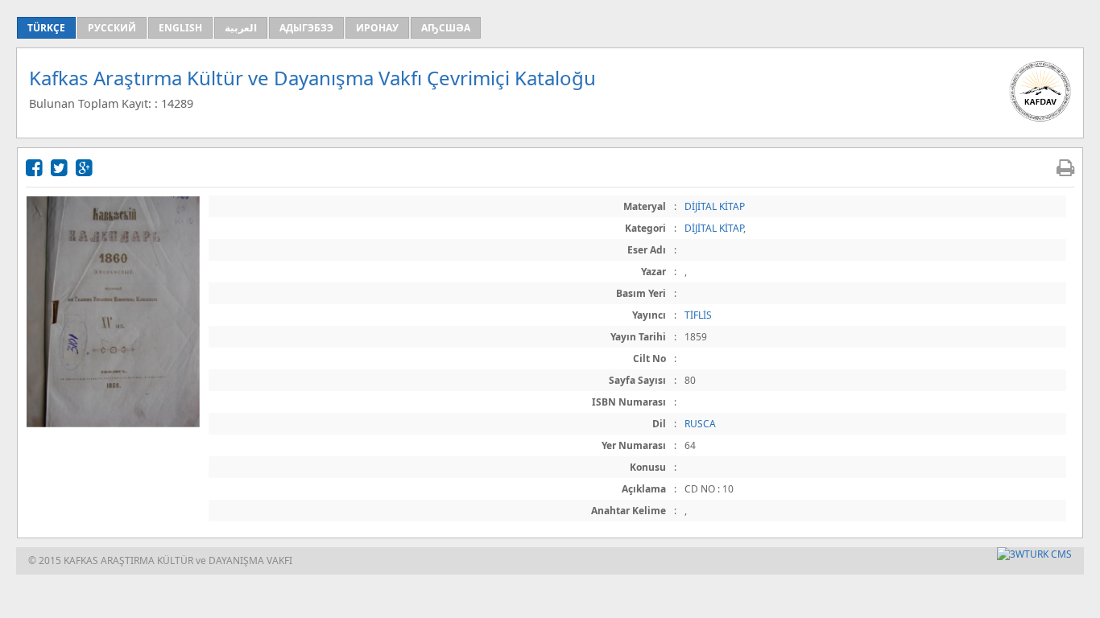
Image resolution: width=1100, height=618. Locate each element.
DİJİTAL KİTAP (714, 206)
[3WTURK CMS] (1034, 554)
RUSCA (700, 424)
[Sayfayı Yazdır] (1065, 167)
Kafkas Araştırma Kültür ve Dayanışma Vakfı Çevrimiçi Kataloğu (312, 77)
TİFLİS (698, 315)
